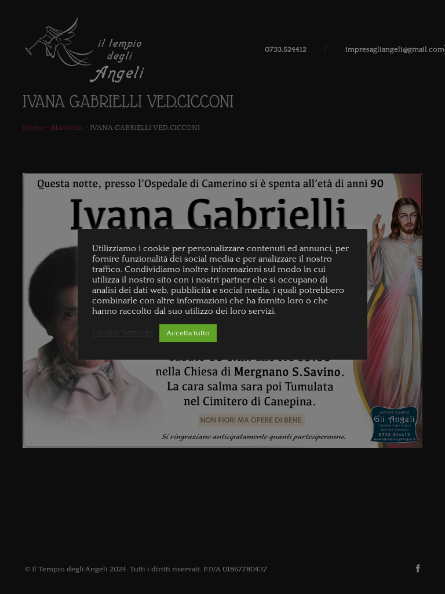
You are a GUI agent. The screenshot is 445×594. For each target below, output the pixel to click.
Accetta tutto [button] (188, 333)
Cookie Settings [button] (123, 333)
